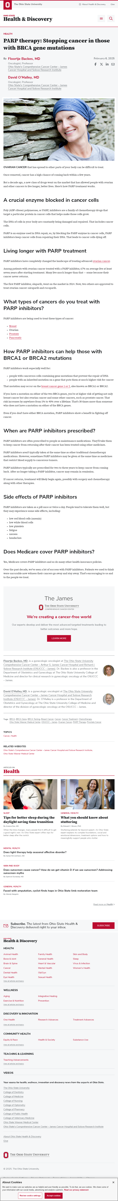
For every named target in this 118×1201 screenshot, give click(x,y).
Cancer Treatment (70, 719)
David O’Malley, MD (23, 77)
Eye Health (8, 977)
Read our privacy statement (76, 1190)
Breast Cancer (47, 719)
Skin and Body (11, 865)
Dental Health (10, 973)
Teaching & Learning (18, 1054)
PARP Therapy (79, 722)
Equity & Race (10, 1040)
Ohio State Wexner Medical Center (24, 722)
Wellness (10, 990)
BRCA (12, 719)
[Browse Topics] (101, 18)
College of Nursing (12, 1101)
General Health (69, 813)
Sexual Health (45, 977)
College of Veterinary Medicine (18, 1118)
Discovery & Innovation (20, 1013)
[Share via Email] (113, 64)
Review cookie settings (30, 1196)
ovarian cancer (101, 261)
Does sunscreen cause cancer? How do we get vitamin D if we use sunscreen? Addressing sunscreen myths (57, 871)
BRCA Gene (21, 719)
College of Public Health (15, 1114)
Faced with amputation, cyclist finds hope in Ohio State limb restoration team (50, 890)
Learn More (59, 638)
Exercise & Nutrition (13, 1001)
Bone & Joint (9, 959)
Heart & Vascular (46, 963)
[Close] (113, 1182)
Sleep (6, 813)
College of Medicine (13, 1096)
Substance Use (80, 1040)
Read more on (103, 904)
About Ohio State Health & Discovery (22, 1136)
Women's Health (81, 968)
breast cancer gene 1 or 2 (55, 386)
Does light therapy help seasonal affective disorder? (34, 852)
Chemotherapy (85, 719)
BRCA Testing (34, 719)
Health (7, 33)
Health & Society (46, 1040)
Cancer (58, 719)
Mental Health (11, 848)
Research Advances (48, 1020)
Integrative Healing (47, 996)
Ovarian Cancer (65, 722)
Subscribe (103, 925)
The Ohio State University (16, 1088)
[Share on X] (101, 64)
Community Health (17, 1034)
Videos (8, 1073)
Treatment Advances (83, 1020)
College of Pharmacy (13, 1109)
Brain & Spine (10, 963)
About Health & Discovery (93, 4)
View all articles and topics (13, 981)
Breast (13, 326)
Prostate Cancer (94, 722)
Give (113, 4)
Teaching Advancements (15, 1060)
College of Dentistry (13, 1092)
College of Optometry (14, 1105)
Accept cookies (54, 1196)
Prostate (14, 334)
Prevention (43, 1001)
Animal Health (10, 954)
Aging (6, 996)
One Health (9, 1020)
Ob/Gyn (42, 973)
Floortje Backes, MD (24, 58)
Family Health (45, 954)
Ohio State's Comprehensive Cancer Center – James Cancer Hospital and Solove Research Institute (47, 750)
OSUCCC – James (49, 722)
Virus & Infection (81, 963)
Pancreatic (15, 338)
